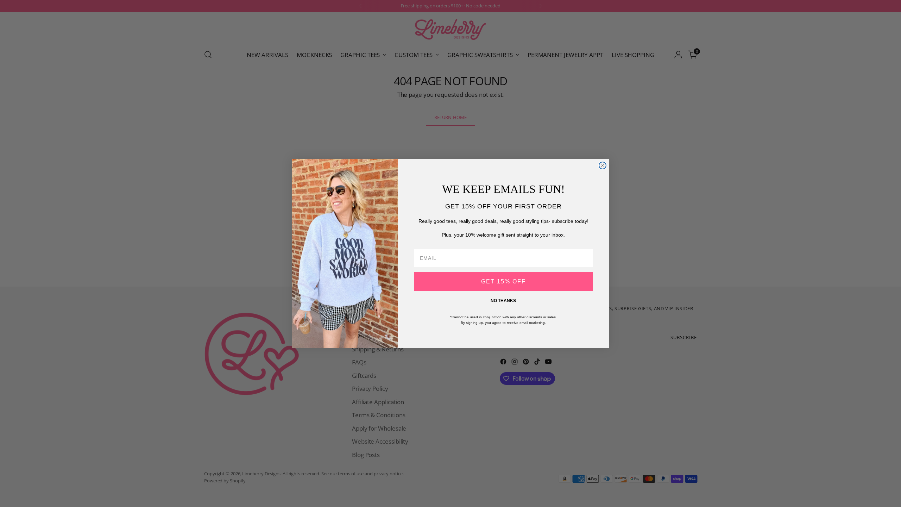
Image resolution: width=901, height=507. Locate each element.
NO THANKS (503, 300)
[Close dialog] (602, 165)
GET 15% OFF (503, 281)
